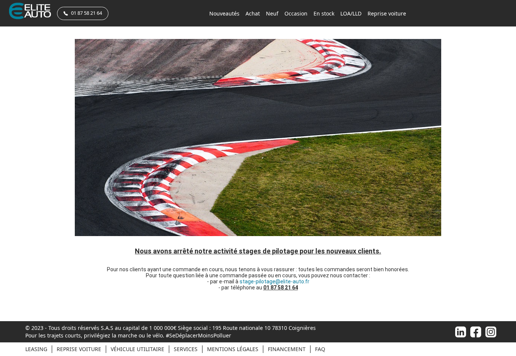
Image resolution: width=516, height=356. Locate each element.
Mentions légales (232, 349)
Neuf (272, 13)
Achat (253, 13)
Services (186, 349)
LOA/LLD (351, 13)
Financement (287, 349)
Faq (320, 349)
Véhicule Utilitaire (137, 349)
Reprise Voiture (79, 349)
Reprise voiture (387, 13)
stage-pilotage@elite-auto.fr (274, 281)
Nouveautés (224, 13)
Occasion (295, 13)
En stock (324, 13)
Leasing (36, 349)
